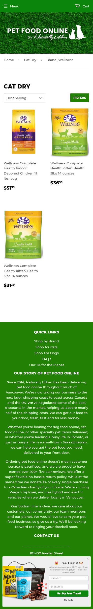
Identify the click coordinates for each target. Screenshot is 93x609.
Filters (79, 98)
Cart (85, 6)
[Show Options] (86, 578)
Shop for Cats (46, 347)
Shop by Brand (46, 341)
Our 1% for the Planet (46, 365)
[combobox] (68, 578)
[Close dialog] (88, 559)
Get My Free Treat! (69, 593)
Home (9, 60)
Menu (14, 6)
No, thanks (68, 600)
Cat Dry (30, 60)
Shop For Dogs (46, 353)
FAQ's (46, 359)
